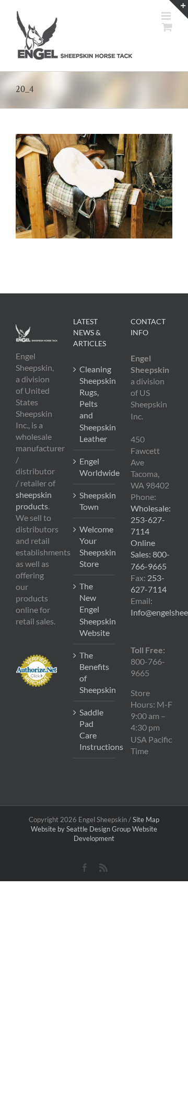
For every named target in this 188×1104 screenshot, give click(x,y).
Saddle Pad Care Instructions (94, 729)
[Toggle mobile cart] (167, 26)
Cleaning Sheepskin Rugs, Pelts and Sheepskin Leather (94, 403)
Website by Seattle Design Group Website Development (94, 834)
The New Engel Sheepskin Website (94, 609)
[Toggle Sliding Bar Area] (178, 9)
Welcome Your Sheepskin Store (94, 546)
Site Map (146, 819)
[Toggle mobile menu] (166, 15)
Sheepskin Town (94, 500)
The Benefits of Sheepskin (94, 672)
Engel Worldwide (94, 466)
